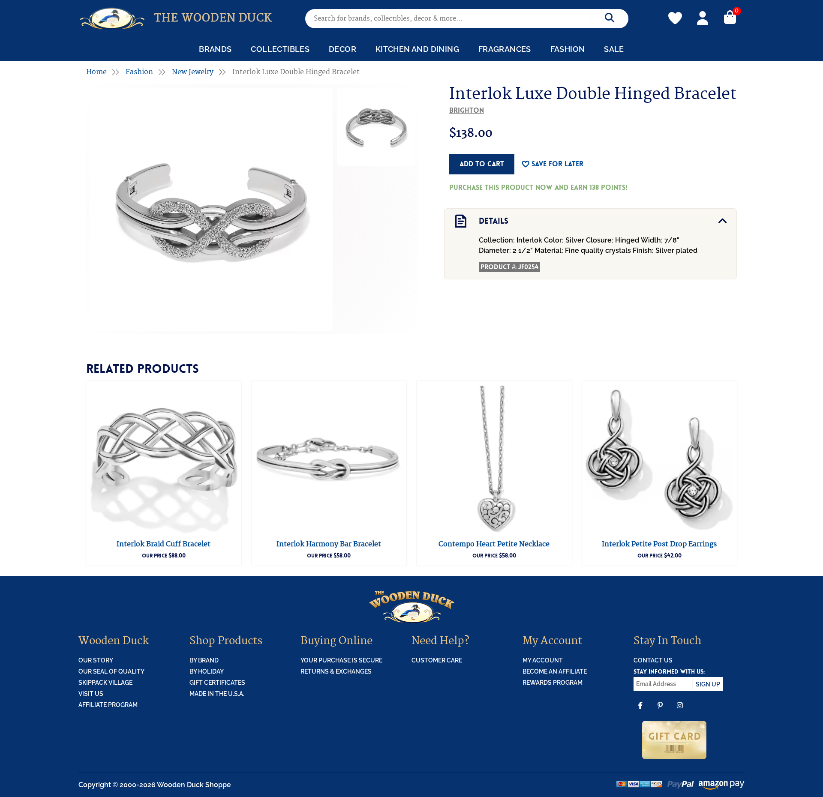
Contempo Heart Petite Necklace (494, 544)
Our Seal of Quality (111, 671)
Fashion (567, 49)
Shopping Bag (730, 16)
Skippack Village (105, 682)
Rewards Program (553, 682)
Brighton (466, 110)
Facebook (640, 711)
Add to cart (482, 163)
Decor (342, 49)
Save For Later (557, 163)
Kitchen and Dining (417, 49)
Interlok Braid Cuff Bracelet (163, 544)
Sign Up (708, 684)
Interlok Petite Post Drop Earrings (659, 544)
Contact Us (653, 660)
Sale (614, 49)
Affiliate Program (108, 704)
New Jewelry (192, 72)
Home (96, 72)
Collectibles (280, 49)
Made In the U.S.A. (216, 693)
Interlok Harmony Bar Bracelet (328, 544)
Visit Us (90, 693)
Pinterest (660, 711)
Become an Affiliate (555, 671)
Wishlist (675, 13)
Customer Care (437, 660)
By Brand (204, 660)
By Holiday (206, 671)
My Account (702, 16)
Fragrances (504, 49)
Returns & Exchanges (336, 671)
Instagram (680, 711)
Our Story (95, 660)
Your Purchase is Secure (341, 660)
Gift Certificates (217, 682)
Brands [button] (215, 49)
